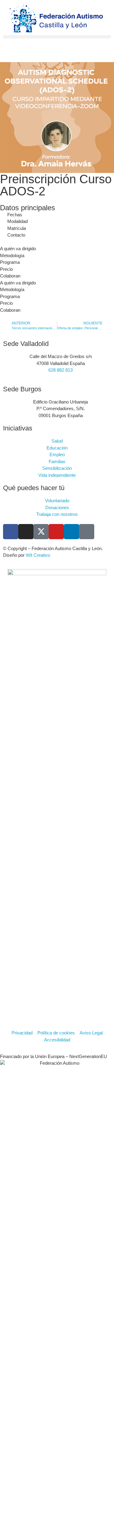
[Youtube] (56, 531)
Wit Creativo (38, 555)
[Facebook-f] (10, 531)
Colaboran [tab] (10, 275)
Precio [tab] (6, 269)
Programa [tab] (10, 262)
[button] (57, 36)
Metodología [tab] (12, 255)
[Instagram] (25, 531)
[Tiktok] (86, 531)
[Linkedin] (71, 531)
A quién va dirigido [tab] (18, 248)
